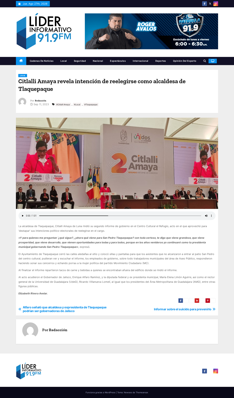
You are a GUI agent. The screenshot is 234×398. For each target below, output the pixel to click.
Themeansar (142, 392)
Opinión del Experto (184, 60)
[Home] (21, 61)
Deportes (160, 60)
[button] (204, 61)
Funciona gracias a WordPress (101, 392)
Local (63, 60)
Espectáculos (118, 60)
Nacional (98, 60)
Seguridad (80, 60)
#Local (77, 104)
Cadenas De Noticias (42, 60)
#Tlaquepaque (90, 104)
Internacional (140, 60)
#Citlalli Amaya (63, 104)
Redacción (40, 100)
